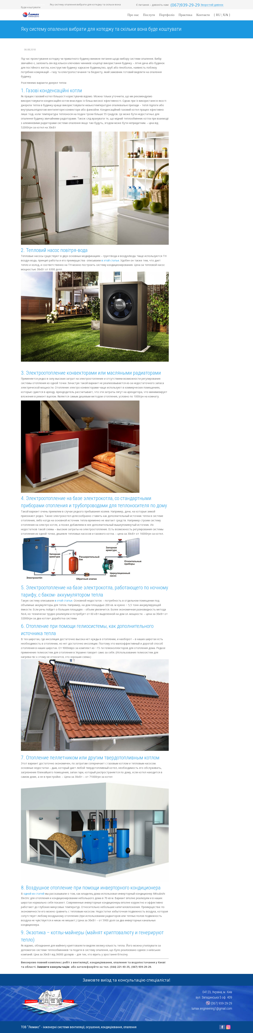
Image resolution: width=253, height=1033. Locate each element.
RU (218, 15)
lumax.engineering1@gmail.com (212, 1008)
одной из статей (34, 893)
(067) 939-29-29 (221, 1003)
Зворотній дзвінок (212, 4)
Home (24, 4)
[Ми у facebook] (222, 1027)
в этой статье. (110, 260)
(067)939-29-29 (185, 5)
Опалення (39, 4)
